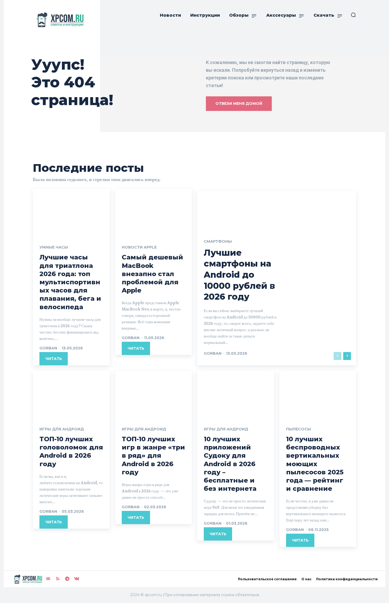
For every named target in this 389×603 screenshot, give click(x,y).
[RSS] (58, 579)
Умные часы (53, 247)
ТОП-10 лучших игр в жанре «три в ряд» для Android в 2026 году (153, 455)
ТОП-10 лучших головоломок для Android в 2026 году (71, 451)
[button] (353, 15)
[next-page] (347, 356)
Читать (53, 358)
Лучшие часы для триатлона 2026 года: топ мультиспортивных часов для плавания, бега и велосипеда (70, 281)
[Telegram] (67, 579)
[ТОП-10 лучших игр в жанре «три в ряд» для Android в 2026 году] (153, 394)
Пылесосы (298, 429)
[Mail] (48, 579)
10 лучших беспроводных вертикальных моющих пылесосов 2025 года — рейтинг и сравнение (314, 463)
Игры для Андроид (61, 429)
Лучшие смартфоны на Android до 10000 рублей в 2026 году (239, 275)
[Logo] (59, 20)
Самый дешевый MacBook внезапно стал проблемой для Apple (152, 273)
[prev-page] (337, 356)
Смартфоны (218, 241)
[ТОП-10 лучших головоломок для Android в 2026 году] (71, 394)
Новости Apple (139, 247)
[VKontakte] (77, 579)
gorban (48, 348)
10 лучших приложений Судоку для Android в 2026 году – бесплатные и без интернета (230, 463)
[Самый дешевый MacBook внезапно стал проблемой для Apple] (153, 212)
